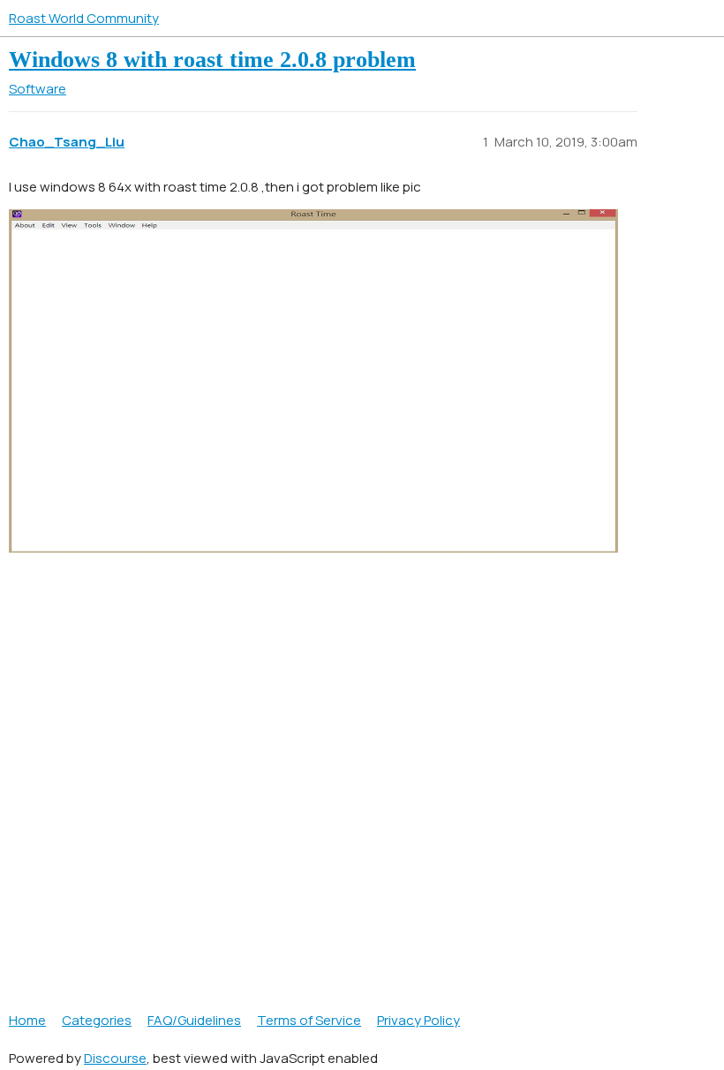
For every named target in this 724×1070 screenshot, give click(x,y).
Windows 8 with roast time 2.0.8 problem (212, 59)
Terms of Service (309, 1020)
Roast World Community (84, 18)
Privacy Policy (418, 1020)
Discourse (115, 1058)
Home (27, 1020)
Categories (97, 1020)
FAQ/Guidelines (194, 1020)
